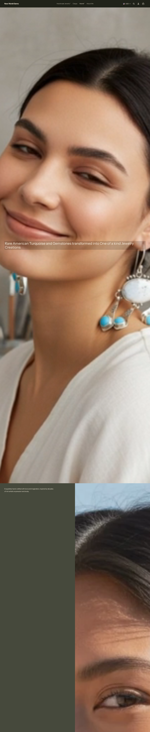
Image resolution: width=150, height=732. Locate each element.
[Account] (138, 3)
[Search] (133, 3)
